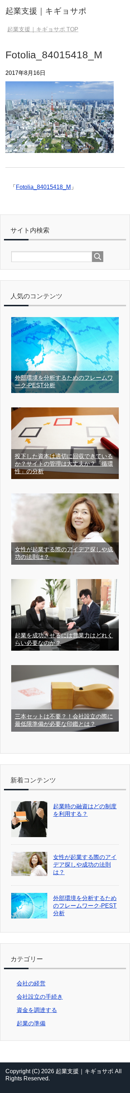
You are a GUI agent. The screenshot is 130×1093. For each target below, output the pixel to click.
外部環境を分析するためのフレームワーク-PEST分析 (85, 905)
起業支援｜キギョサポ (46, 10)
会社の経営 (31, 983)
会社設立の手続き (40, 997)
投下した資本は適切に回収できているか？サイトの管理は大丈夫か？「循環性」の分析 (64, 463)
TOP (42, 29)
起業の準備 (31, 1023)
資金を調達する (37, 1010)
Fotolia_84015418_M (43, 187)
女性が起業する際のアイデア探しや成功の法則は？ (85, 864)
